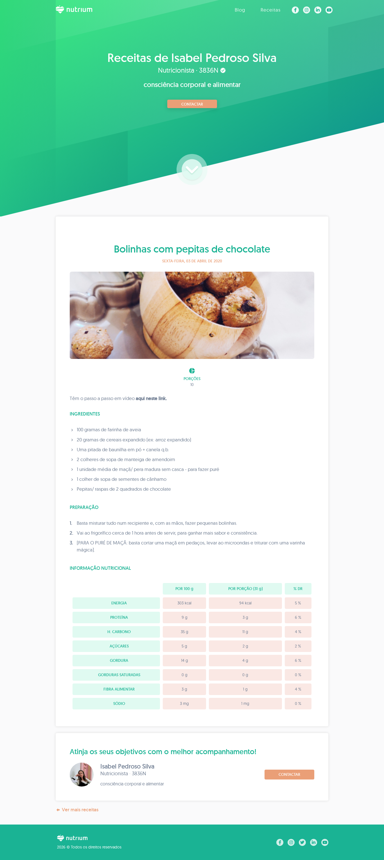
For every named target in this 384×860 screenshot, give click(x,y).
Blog (240, 10)
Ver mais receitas (80, 810)
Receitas (271, 10)
